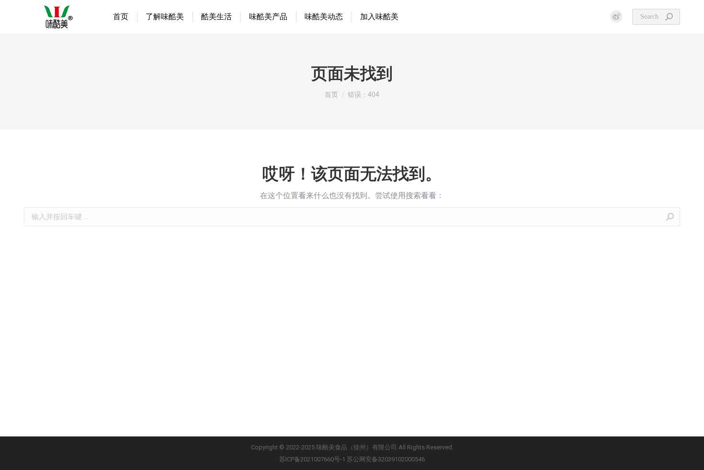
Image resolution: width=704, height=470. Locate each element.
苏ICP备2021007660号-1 (312, 459)
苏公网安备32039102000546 (386, 459)
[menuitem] (120, 17)
